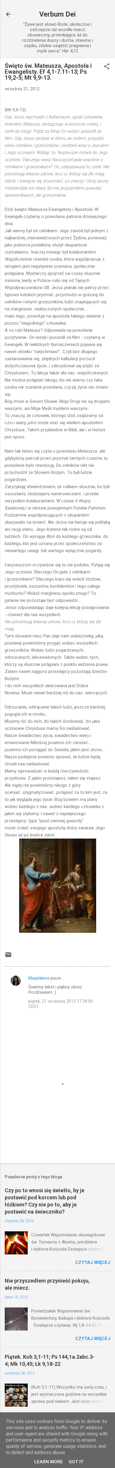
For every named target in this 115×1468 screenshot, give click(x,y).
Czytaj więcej (92, 1262)
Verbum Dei (57, 14)
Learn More (48, 1461)
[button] (106, 67)
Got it (76, 1461)
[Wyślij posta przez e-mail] (8, 956)
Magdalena (38, 978)
